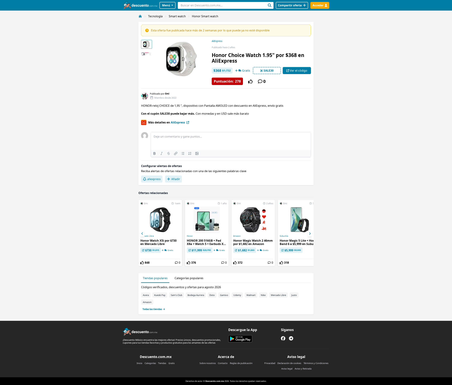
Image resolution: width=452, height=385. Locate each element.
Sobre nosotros (208, 363)
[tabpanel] (226, 297)
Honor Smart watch (205, 16)
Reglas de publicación (241, 363)
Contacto (223, 363)
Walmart (250, 295)
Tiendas (162, 363)
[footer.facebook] (283, 338)
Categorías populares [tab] (189, 278)
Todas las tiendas (152, 309)
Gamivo (224, 295)
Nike (263, 295)
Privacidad (269, 363)
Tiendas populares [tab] (155, 278)
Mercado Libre (147, 236)
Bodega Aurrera (196, 295)
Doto (212, 295)
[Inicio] (140, 16)
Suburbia (284, 236)
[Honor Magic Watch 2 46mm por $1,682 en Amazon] (253, 233)
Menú (166, 5)
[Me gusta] (250, 81)
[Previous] (142, 234)
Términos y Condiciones (316, 363)
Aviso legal (286, 368)
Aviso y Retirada (303, 368)
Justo (294, 295)
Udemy (237, 295)
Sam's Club (176, 295)
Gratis (171, 363)
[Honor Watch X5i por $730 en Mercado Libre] (160, 233)
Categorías (150, 363)
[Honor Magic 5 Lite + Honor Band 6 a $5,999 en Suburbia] (299, 233)
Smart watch (177, 16)
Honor (190, 236)
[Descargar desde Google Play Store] (240, 338)
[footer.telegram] (291, 338)
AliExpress (217, 41)
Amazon (237, 236)
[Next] (310, 234)
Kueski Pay (159, 295)
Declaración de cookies (289, 363)
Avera (146, 295)
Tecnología (155, 16)
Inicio (139, 363)
